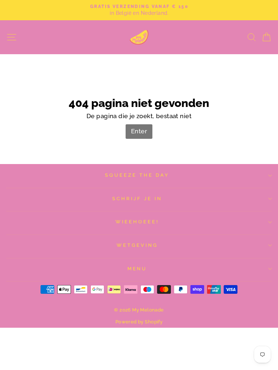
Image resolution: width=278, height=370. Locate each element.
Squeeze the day (137, 175)
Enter (139, 131)
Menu (137, 268)
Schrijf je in (137, 198)
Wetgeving (137, 245)
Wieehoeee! (137, 221)
